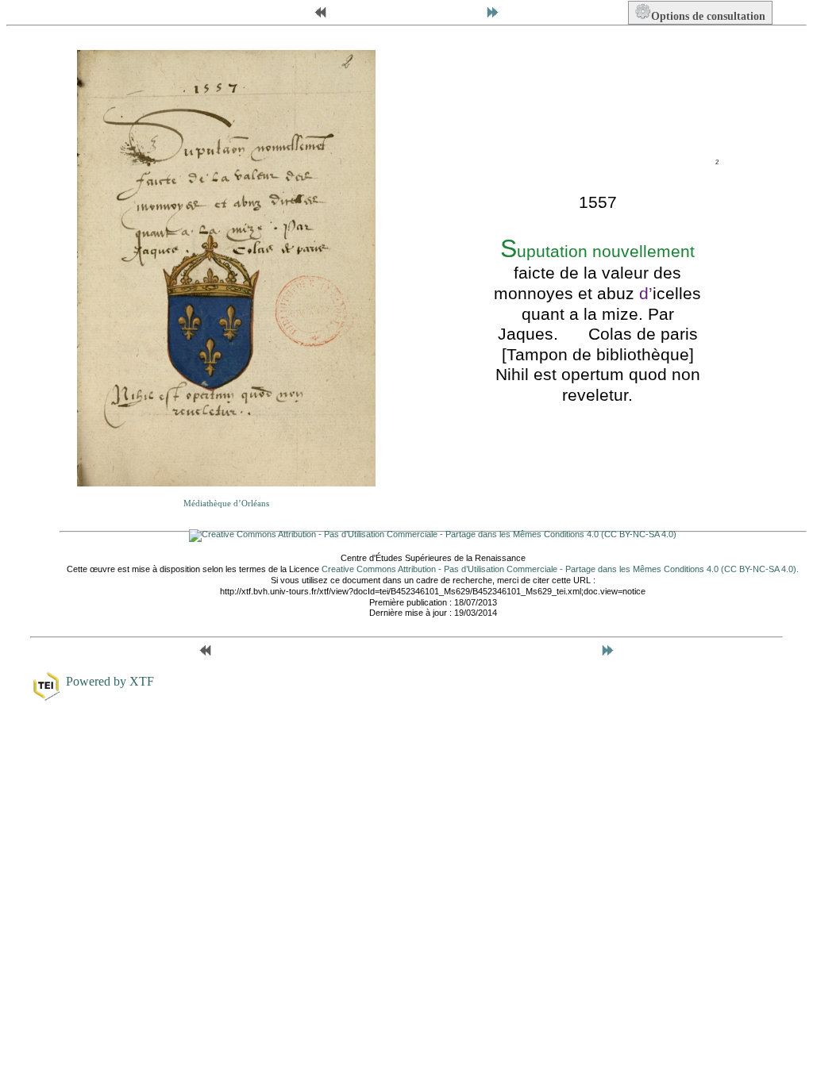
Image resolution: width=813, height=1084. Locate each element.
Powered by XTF (110, 681)
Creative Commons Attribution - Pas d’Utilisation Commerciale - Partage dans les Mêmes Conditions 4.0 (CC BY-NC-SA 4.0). (560, 569)
